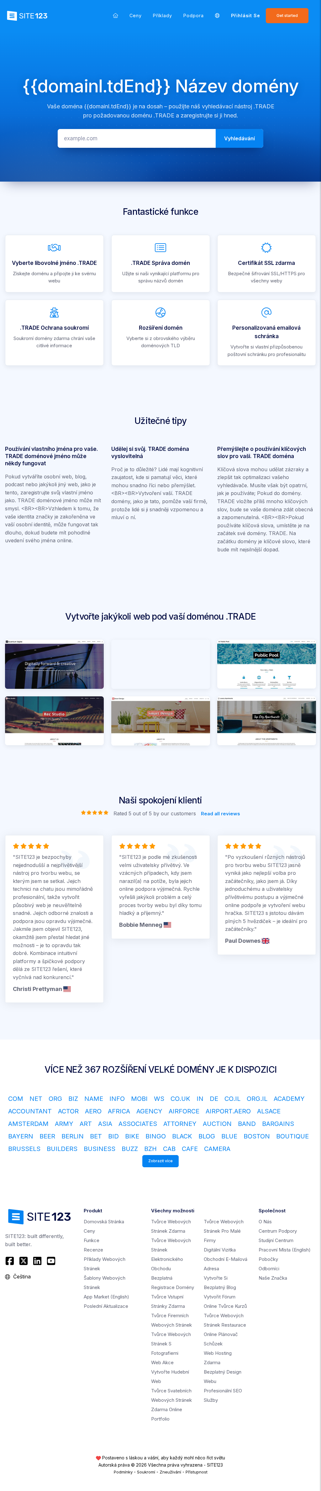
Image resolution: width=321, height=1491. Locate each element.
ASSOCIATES (137, 1123)
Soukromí (146, 1471)
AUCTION (217, 1123)
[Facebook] (10, 1261)
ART (86, 1123)
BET (96, 1136)
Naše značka (273, 1278)
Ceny (135, 15)
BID (113, 1136)
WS (159, 1098)
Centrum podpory (278, 1231)
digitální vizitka (220, 1250)
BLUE (229, 1136)
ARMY (64, 1123)
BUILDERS (62, 1149)
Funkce (91, 1240)
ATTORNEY (180, 1123)
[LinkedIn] (37, 1261)
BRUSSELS (24, 1149)
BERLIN (72, 1136)
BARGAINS (278, 1123)
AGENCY (149, 1111)
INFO (117, 1098)
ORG (55, 1098)
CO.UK (180, 1098)
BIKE (132, 1136)
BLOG (206, 1136)
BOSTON (257, 1136)
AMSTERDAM (28, 1123)
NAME (93, 1098)
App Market (106, 1297)
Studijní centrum (276, 1240)
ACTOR (68, 1111)
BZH (150, 1149)
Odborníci (269, 1269)
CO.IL (232, 1098)
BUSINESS (99, 1149)
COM (15, 1098)
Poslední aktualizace (106, 1306)
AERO (93, 1111)
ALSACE (269, 1111)
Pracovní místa (285, 1250)
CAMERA (217, 1149)
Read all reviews (220, 814)
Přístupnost (197, 1471)
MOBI (139, 1098)
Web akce (162, 1362)
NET (35, 1098)
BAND (247, 1123)
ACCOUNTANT (30, 1111)
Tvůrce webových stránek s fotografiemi (171, 1343)
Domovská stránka (104, 1222)
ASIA (105, 1123)
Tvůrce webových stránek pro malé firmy (224, 1231)
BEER (47, 1136)
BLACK (182, 1136)
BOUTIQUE (292, 1136)
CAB (169, 1149)
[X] (23, 1261)
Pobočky (268, 1259)
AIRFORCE (184, 1111)
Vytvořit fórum (219, 1297)
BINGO (155, 1136)
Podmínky (123, 1471)
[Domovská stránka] (115, 15)
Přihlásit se (245, 15)
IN (200, 1098)
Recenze (93, 1250)
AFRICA (119, 1111)
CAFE (190, 1149)
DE (214, 1098)
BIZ (73, 1098)
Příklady (162, 15)
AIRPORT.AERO (228, 1111)
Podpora (193, 15)
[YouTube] (51, 1261)
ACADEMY (289, 1098)
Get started (287, 15)
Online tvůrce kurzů (225, 1306)
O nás (265, 1222)
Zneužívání (170, 1471)
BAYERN (20, 1136)
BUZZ (130, 1149)
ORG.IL (257, 1098)
